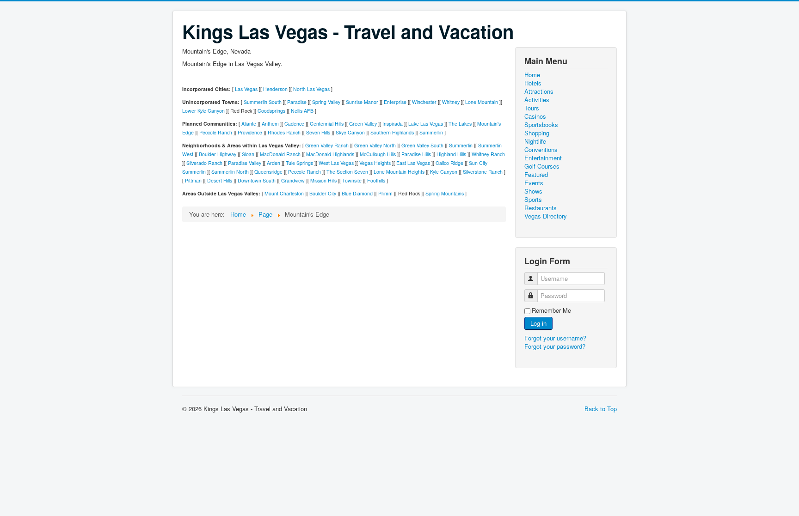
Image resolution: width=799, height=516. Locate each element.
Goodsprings (271, 110)
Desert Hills (219, 180)
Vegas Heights (375, 162)
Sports (533, 199)
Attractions (538, 91)
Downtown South (257, 180)
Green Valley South (422, 145)
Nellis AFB (302, 110)
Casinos (535, 116)
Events (533, 183)
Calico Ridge (449, 162)
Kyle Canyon (443, 171)
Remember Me (551, 310)
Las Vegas (246, 88)
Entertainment (543, 158)
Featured (536, 174)
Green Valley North (375, 145)
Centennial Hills (327, 123)
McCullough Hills (378, 154)
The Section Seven (347, 171)
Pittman (193, 180)
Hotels (532, 83)
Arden (273, 162)
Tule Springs (299, 162)
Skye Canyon (350, 132)
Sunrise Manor (362, 101)
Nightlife (535, 141)
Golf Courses (541, 166)
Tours (531, 108)
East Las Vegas (413, 162)
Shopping (536, 133)
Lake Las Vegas (425, 123)
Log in (538, 323)
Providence (250, 132)
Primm (385, 193)
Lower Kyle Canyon (203, 110)
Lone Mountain (481, 101)
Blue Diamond (357, 193)
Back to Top (600, 408)
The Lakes (460, 123)
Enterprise (395, 101)
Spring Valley (326, 101)
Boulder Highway (217, 154)
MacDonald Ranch (280, 154)
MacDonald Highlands (330, 154)
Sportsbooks (541, 125)
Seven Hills (318, 132)
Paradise (297, 101)
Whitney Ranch (488, 154)
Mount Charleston (284, 193)
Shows (533, 191)
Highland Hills (451, 154)
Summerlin (431, 132)
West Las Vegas (336, 162)
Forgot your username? (555, 338)
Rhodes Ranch (284, 132)
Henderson (275, 88)
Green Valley (363, 123)
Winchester (424, 101)
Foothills (376, 180)
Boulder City (322, 193)
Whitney (451, 101)
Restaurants (540, 208)
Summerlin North (230, 171)
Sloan (248, 154)
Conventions (541, 150)
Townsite (352, 180)
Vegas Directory (545, 216)
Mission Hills (323, 180)
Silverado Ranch (204, 162)
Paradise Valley (244, 162)
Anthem (270, 123)
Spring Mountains (444, 193)
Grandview (293, 180)
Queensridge (268, 171)
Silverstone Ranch (483, 171)
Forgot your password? (554, 346)
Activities (536, 100)
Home (532, 75)
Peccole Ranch (215, 132)
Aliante (248, 123)
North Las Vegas (311, 88)
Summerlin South (263, 101)
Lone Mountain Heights (399, 171)
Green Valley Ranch (327, 145)
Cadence (294, 123)
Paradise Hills (416, 154)
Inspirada (392, 123)
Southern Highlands (392, 132)
